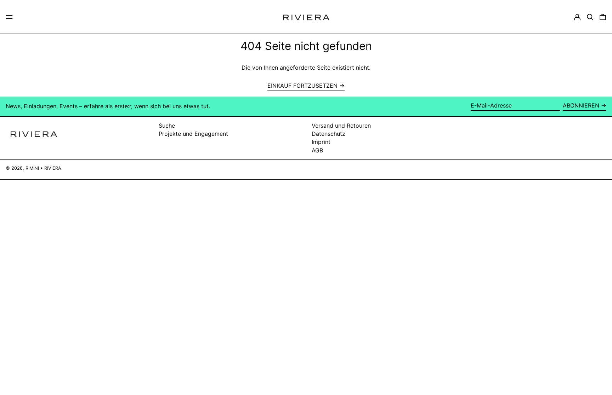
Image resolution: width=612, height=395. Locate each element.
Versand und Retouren (341, 125)
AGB (317, 150)
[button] (590, 17)
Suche (167, 125)
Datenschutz (328, 133)
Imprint (321, 141)
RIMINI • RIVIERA (43, 168)
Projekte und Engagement (193, 133)
